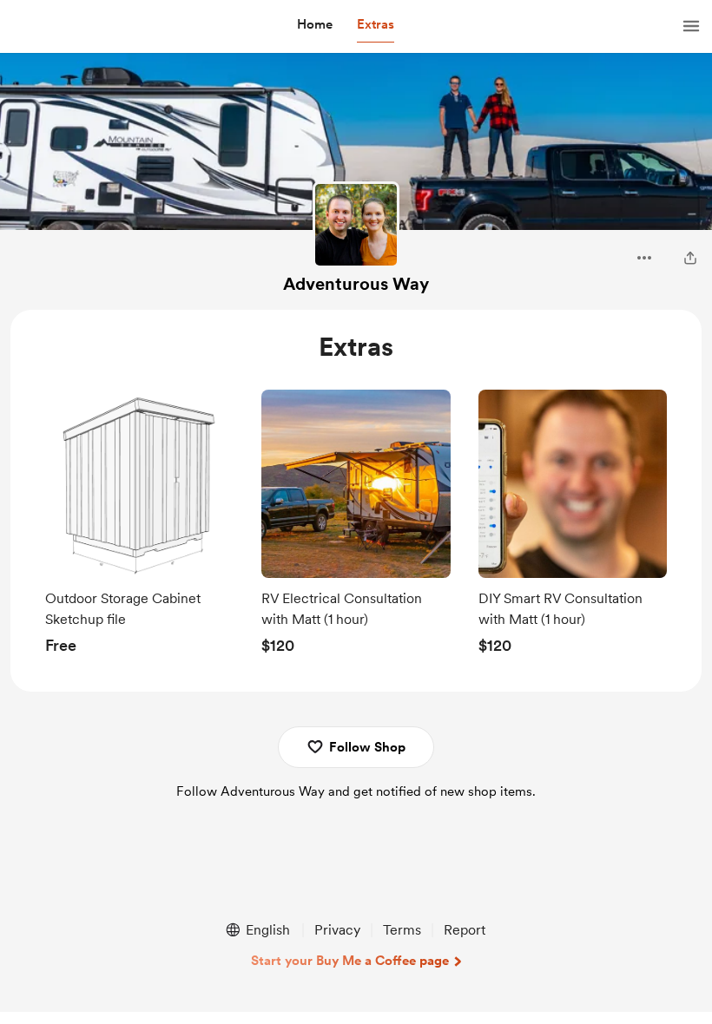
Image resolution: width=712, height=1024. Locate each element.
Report (464, 930)
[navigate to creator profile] (356, 224)
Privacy (337, 930)
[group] (139, 527)
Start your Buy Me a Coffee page (350, 960)
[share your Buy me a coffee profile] (690, 258)
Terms (402, 930)
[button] (314, 25)
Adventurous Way (356, 283)
